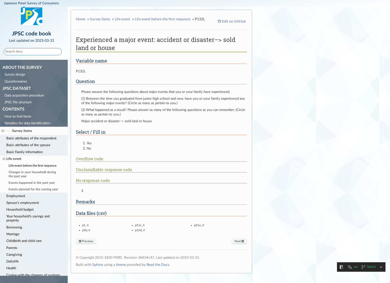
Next (237, 241)
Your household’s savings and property (28, 218)
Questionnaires (16, 81)
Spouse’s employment (22, 203)
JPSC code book (31, 36)
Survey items (22, 131)
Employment (15, 196)
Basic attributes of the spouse (28, 145)
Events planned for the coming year (33, 189)
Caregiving (14, 254)
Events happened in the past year (32, 182)
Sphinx (97, 265)
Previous (87, 241)
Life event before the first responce (32, 165)
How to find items (18, 116)
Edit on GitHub (233, 21)
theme (121, 265)
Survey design (15, 74)
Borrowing (14, 227)
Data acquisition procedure (24, 95)
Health (11, 268)
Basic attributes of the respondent (31, 138)
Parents (11, 248)
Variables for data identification (27, 123)
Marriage (12, 234)
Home (80, 19)
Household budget (20, 209)
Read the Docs (157, 265)
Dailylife (12, 261)
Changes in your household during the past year (32, 174)
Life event (13, 159)
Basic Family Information (24, 152)
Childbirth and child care (24, 241)
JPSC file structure (18, 102)
